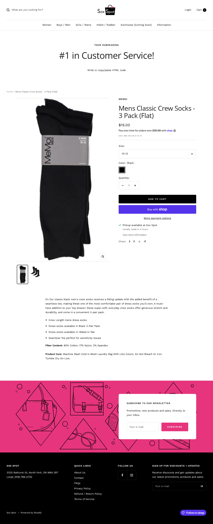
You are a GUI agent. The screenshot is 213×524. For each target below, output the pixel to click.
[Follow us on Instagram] (131, 475)
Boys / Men (63, 24)
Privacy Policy (82, 488)
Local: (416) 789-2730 (19, 476)
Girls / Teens (83, 24)
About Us (79, 472)
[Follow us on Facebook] (122, 475)
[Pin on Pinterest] (134, 241)
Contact (79, 477)
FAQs (77, 483)
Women (46, 24)
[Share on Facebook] (129, 241)
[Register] (201, 486)
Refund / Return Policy (88, 493)
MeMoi (123, 99)
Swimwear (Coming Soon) (136, 24)
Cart (201, 9)
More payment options (157, 218)
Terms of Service (84, 499)
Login (188, 9)
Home (10, 91)
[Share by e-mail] (145, 241)
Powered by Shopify (31, 512)
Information (164, 24)
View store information (134, 234)
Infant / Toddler (106, 24)
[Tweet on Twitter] (139, 241)
